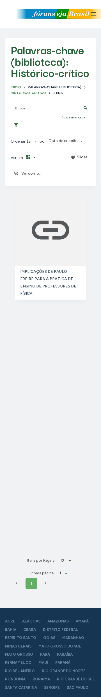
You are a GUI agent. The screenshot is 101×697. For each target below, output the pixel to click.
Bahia (10, 630)
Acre (10, 621)
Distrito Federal (60, 630)
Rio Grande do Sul (76, 679)
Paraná (62, 662)
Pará (45, 654)
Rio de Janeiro (20, 671)
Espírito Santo (20, 638)
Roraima (41, 679)
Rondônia (15, 679)
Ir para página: (42, 573)
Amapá (82, 621)
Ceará (29, 630)
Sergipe (52, 687)
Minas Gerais (18, 646)
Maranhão (73, 638)
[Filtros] (17, 125)
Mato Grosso (19, 654)
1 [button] (31, 583)
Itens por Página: (41, 560)
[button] (16, 583)
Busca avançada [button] (73, 117)
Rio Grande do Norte (64, 671)
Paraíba (65, 654)
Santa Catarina (21, 687)
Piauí (43, 662)
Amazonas (58, 621)
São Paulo (77, 687)
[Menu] (93, 14)
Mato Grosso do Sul (59, 646)
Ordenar (18, 141)
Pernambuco (18, 662)
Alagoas (31, 621)
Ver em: (18, 157)
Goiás (49, 638)
